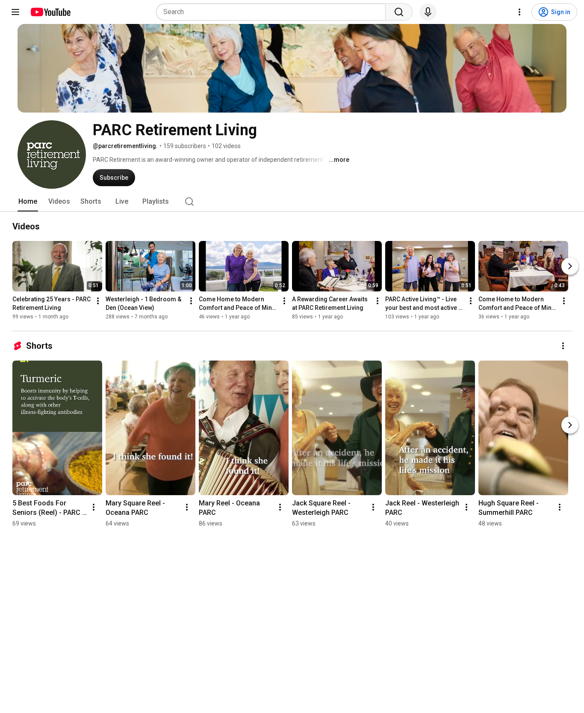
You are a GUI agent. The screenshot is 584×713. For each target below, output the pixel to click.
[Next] (569, 266)
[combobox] (273, 12)
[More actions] (97, 300)
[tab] (28, 201)
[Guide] (15, 12)
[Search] (399, 12)
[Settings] (519, 12)
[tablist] (292, 201)
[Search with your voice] (428, 12)
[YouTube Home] (50, 12)
